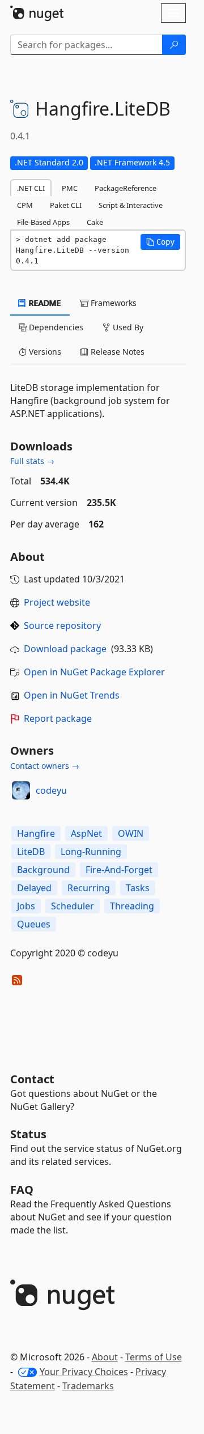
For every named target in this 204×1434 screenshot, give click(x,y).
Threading (132, 906)
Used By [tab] (126, 327)
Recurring (88, 888)
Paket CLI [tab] (66, 205)
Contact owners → (44, 765)
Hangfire (36, 833)
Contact (32, 1079)
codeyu (51, 790)
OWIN (130, 833)
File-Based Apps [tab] (43, 222)
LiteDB (31, 851)
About (105, 1357)
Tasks (138, 888)
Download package (65, 648)
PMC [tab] (70, 188)
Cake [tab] (95, 222)
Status (28, 1134)
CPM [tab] (25, 205)
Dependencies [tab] (55, 327)
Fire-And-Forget (119, 869)
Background (43, 869)
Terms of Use (153, 1357)
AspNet (86, 833)
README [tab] (44, 302)
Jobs (26, 906)
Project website (57, 602)
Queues (33, 924)
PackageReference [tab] (125, 188)
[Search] (174, 45)
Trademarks (88, 1386)
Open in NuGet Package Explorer (94, 672)
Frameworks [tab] (112, 302)
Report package (58, 718)
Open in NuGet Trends (72, 695)
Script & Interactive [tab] (131, 205)
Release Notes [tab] (116, 351)
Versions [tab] (44, 351)
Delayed (34, 888)
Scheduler (72, 906)
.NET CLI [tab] (31, 188)
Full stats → (32, 461)
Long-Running (91, 851)
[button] (160, 242)
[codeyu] (21, 790)
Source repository (62, 625)
